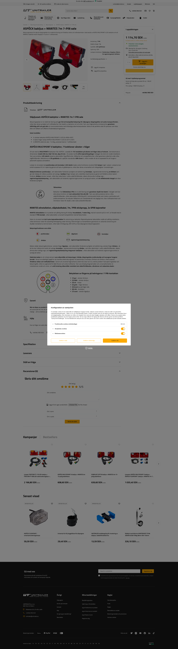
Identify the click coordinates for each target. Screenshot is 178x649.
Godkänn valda (63, 340)
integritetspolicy (57, 315)
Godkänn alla (114, 340)
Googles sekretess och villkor (102, 315)
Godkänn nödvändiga (89, 340)
